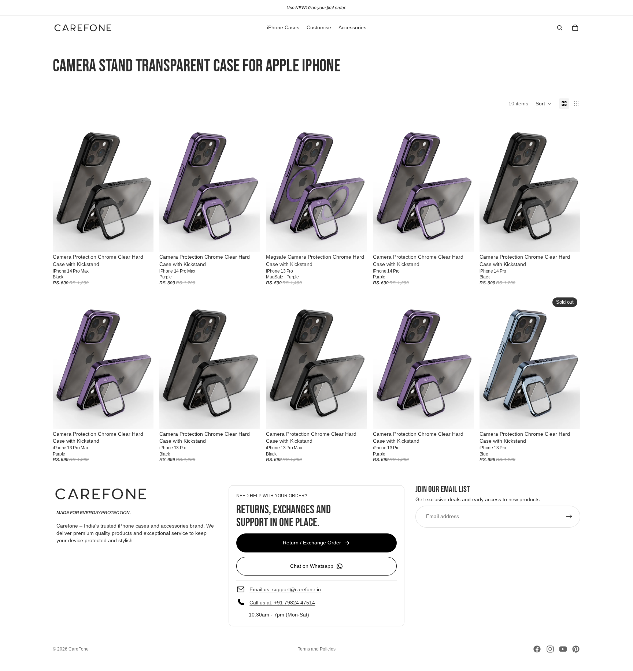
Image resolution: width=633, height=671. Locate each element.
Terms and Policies (317, 649)
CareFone (79, 649)
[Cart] (575, 28)
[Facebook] (537, 649)
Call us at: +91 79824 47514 (282, 603)
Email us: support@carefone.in (285, 589)
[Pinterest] (575, 649)
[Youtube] (563, 649)
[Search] (560, 28)
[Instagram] (550, 649)
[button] (544, 103)
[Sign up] (569, 516)
